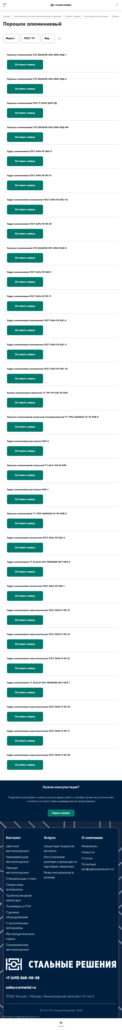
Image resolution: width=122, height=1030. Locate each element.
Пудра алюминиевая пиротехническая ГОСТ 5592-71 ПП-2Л (38, 755)
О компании (92, 837)
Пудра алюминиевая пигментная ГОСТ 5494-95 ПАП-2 (36, 537)
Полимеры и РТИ (18, 906)
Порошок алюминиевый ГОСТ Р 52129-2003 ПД (32, 103)
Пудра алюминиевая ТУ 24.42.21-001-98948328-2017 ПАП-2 (38, 562)
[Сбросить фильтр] (59, 38)
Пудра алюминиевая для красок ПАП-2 (28, 441)
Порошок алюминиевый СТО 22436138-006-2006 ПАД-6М (37, 127)
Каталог (13, 837)
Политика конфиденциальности (20, 1016)
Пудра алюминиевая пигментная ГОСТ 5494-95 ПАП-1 (36, 586)
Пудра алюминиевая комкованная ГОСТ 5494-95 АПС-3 (37, 344)
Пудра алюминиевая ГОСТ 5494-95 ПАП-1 (29, 272)
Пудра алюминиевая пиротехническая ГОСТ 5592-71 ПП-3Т (38, 610)
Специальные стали (21, 878)
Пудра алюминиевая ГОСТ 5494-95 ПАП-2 (29, 151)
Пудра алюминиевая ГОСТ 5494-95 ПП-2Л (29, 224)
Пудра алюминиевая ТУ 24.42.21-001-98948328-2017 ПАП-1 (38, 682)
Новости (87, 852)
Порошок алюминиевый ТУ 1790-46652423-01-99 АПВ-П (37, 513)
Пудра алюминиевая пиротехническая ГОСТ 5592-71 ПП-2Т (38, 658)
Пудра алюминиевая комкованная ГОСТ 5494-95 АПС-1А (37, 199)
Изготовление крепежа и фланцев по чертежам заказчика (60, 861)
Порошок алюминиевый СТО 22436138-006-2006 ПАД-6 (37, 79)
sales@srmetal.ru (21, 987)
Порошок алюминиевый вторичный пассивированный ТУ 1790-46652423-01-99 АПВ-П (53, 417)
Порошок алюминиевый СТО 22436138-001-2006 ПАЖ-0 (37, 248)
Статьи (86, 858)
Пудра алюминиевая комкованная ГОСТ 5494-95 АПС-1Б (37, 368)
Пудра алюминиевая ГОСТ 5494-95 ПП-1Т (29, 296)
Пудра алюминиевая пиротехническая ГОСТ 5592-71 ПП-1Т (38, 731)
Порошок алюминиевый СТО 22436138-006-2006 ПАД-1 (36, 54)
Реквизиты (89, 846)
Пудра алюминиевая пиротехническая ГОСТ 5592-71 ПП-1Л (38, 634)
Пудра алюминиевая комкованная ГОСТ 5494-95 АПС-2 (36, 320)
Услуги (49, 837)
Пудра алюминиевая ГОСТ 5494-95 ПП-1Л (29, 175)
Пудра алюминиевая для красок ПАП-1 (27, 489)
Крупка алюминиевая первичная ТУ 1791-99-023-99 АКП (37, 392)
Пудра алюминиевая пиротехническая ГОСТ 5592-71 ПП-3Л (38, 706)
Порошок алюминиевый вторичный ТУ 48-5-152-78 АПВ (36, 465)
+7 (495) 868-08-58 (23, 977)
